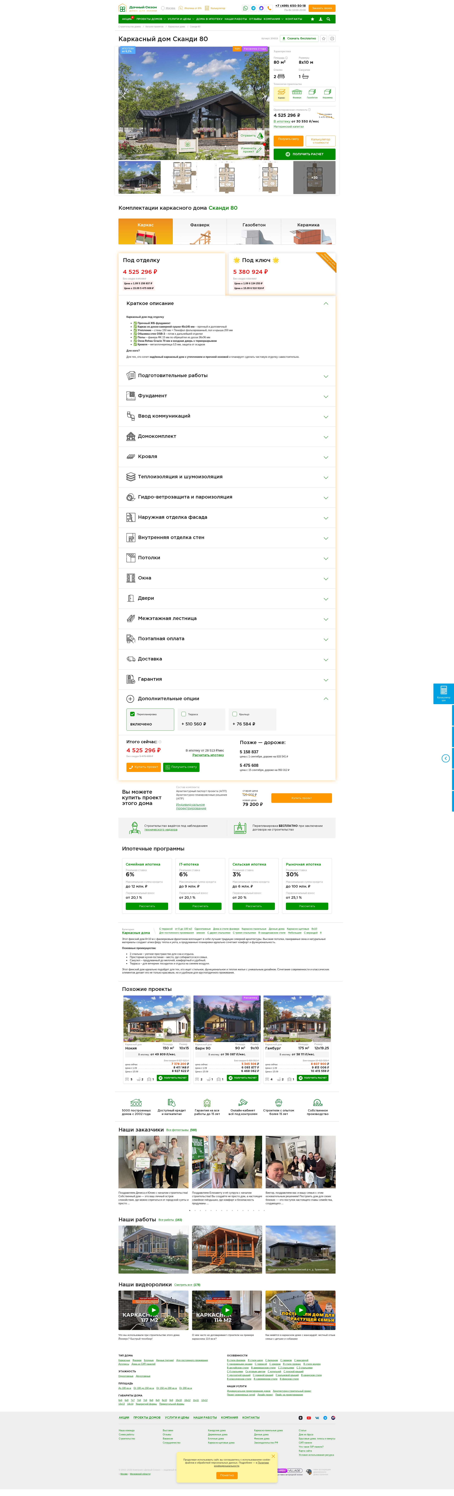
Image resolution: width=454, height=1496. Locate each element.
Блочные (149, 1360)
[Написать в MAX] (261, 8)
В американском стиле (263, 1367)
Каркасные (124, 1360)
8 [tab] (227, 1210)
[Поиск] (328, 19)
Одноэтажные (203, 928)
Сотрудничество (171, 1442)
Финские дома (261, 1438)
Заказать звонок (322, 8)
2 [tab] (195, 1210)
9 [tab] (232, 1210)
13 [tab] (253, 1210)
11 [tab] (243, 1210)
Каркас (146, 225)
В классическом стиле (239, 1379)
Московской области (140, 1474)
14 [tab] (259, 1210)
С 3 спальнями (304, 1367)
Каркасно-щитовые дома (221, 1442)
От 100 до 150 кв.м (144, 1388)
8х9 (157, 1400)
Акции (124, 1417)
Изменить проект (248, 150)
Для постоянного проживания (176, 932)
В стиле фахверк (236, 1360)
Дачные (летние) (165, 1360)
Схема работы (126, 1434)
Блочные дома (216, 1438)
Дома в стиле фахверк (226, 928)
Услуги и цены (179, 19)
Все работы (170, 1219)
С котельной (274, 1371)
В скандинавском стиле (272, 932)
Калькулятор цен (443, 699)
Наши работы (236, 19)
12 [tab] (248, 1210)
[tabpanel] (157, 1039)
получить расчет (175, 1078)
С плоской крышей (293, 1371)
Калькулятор (218, 8)
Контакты (294, 19)
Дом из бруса (306, 1434)
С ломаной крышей (263, 1375)
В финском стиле (289, 1379)
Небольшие (294, 932)
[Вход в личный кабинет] (321, 19)
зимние (200, 932)
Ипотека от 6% (192, 8)
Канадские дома (217, 1430)
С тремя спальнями (244, 932)
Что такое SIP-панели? (311, 1446)
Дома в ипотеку (209, 19)
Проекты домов (149, 19)
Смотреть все (187, 1284)
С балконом (271, 1360)
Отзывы (255, 19)
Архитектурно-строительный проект (292, 1391)
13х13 (121, 1404)
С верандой (311, 932)
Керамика (308, 225)
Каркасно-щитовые (298, 928)
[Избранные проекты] (312, 19)
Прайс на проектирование (289, 1394)
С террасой (166, 928)
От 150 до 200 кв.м (166, 1388)
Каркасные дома (176, 26)
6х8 (126, 1400)
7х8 (139, 1400)
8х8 (151, 1400)
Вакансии (168, 1438)
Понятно (227, 1475)
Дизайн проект (265, 1394)
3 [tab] (200, 1210)
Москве (124, 1474)
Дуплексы (123, 1364)
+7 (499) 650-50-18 (290, 6)
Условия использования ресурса (316, 1455)
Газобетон (254, 225)
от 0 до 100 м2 (183, 928)
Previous (124, 96)
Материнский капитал (289, 127)
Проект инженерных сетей (241, 1394)
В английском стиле (238, 1367)
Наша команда (126, 1430)
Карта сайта (305, 1450)
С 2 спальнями (286, 1367)
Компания (272, 19)
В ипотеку (282, 121)
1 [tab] (190, 1210)
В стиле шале (255, 1360)
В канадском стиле (311, 1375)
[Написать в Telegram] (253, 8)
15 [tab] (264, 1210)
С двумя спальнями (218, 932)
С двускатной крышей (238, 1375)
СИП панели (305, 1442)
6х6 (120, 1400)
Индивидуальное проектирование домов (248, 1391)
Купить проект (146, 767)
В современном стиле (265, 1379)
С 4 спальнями (235, 1371)
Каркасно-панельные (254, 928)
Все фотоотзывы (181, 1129)
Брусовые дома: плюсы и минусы (317, 1438)
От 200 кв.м (185, 1388)
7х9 (145, 1400)
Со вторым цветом (255, 1371)
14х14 (130, 1404)
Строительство (127, 1438)
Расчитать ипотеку (208, 755)
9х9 (171, 1400)
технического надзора (160, 829)
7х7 (133, 1400)
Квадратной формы (146, 1404)
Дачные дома (276, 928)
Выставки (168, 1430)
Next (264, 96)
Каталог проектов (154, 26)
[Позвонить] (269, 8)
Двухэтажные (143, 1376)
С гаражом (286, 1360)
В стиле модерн (312, 1364)
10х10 (179, 1400)
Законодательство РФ (266, 1442)
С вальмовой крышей (287, 1375)
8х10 (314, 928)
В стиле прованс (292, 1364)
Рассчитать (147, 906)
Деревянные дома (217, 1434)
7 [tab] (221, 1210)
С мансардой (301, 1360)
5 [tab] (211, 1210)
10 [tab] (237, 1210)
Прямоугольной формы (171, 1404)
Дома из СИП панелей (143, 1364)
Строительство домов (129, 26)
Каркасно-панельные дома (268, 1430)
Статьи (302, 1430)
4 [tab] (205, 1210)
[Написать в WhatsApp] (245, 8)
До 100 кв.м (124, 1388)
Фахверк (199, 225)
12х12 (204, 1400)
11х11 (196, 1400)
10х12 (187, 1400)
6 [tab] (216, 1210)
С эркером (275, 1364)
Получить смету (288, 138)
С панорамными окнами (239, 1364)
